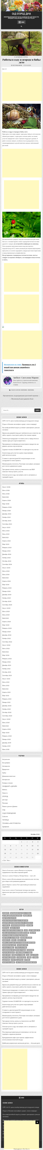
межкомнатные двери (9, 945)
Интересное (6, 779)
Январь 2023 (6, 631)
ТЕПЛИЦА (5, 820)
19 (5, 853)
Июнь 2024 (5, 574)
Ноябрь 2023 (6, 598)
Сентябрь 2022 (7, 642)
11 (38, 846)
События (5, 816)
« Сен (4, 860)
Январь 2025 (6, 551)
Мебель (4, 789)
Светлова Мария (17, 65)
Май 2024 (5, 578)
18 (38, 849)
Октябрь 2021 (6, 672)
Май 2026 (5, 497)
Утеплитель (6, 925)
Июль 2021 (5, 682)
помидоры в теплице (18, 955)
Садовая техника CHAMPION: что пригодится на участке (20, 449)
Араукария (6, 913)
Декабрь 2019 (6, 743)
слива (29, 957)
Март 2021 (5, 695)
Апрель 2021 (6, 692)
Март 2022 (5, 655)
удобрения (6, 960)
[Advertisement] (21, 1135)
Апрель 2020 (6, 729)
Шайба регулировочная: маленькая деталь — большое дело (21, 1043)
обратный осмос (22, 945)
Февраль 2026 (7, 507)
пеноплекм (30, 950)
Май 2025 (5, 537)
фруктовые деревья (17, 960)
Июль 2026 (6, 490)
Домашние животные (8, 776)
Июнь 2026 (5, 494)
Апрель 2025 (6, 541)
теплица (35, 957)
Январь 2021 (6, 702)
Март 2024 (5, 584)
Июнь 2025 (5, 534)
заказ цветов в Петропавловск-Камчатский (16, 933)
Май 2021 (5, 689)
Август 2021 (6, 679)
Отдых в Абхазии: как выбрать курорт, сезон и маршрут (19, 424)
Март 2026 (5, 504)
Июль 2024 (5, 571)
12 (5, 849)
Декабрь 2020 (6, 706)
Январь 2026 (6, 510)
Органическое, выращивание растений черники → (21, 395)
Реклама (5, 803)
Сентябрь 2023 (7, 605)
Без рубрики (6, 763)
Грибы (4, 773)
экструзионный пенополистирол (26, 962)
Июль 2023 (6, 611)
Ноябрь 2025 (6, 517)
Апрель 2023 (6, 621)
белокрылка (6, 766)
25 (38, 853)
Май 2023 (5, 618)
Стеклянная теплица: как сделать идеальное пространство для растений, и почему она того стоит (20, 892)
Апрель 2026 (6, 500)
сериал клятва (21, 957)
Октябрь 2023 (6, 601)
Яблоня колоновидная (18, 925)
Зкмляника (31, 390)
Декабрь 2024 (6, 554)
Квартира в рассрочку (9, 918)
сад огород (34, 955)
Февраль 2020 (7, 736)
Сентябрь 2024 (7, 564)
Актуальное (19, 57)
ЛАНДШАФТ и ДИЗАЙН (9, 786)
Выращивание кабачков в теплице (21, 913)
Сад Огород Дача (21, 13)
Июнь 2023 (5, 615)
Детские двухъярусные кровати (12, 916)
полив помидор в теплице (24, 952)
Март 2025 (5, 544)
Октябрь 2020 (6, 712)
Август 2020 (6, 719)
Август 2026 (6, 487)
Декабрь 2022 (6, 635)
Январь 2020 (6, 739)
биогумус (29, 925)
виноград (5, 928)
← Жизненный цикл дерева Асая (21, 399)
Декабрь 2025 (6, 514)
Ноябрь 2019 (6, 746)
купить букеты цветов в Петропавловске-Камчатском (19, 943)
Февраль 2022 (7, 658)
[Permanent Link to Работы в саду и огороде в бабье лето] (21, 43)
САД (3, 810)
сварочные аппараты (9, 957)
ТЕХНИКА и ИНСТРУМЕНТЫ (11, 823)
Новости (5, 793)
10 (32, 846)
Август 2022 (6, 645)
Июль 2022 (6, 648)
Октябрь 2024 (6, 561)
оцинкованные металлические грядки (14, 950)
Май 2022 (5, 652)
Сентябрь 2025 (7, 524)
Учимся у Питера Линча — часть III (24, 876)
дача (25, 930)
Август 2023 (6, 608)
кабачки (33, 933)
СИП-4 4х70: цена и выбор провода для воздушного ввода (20, 421)
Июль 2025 (6, 531)
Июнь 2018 (5, 749)
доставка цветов (34, 930)
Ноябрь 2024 (6, 557)
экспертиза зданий (9, 962)
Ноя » (8, 860)
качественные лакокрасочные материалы (15, 935)
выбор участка (14, 928)
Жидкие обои (27, 916)
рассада (5, 799)
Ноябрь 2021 (6, 668)
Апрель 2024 (6, 581)
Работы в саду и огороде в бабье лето (21, 61)
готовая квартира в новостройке (12, 930)
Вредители (5, 769)
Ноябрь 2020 (6, 709)
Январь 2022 (6, 662)
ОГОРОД (25, 57)
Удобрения (5, 826)
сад (28, 955)
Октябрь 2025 (6, 520)
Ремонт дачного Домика (9, 806)
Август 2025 (6, 527)
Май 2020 (5, 726)
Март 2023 (5, 625)
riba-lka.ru (25, 1149)
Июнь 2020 (6, 722)
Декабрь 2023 (6, 594)
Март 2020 (5, 732)
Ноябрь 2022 (6, 638)
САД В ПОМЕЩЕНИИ (9, 813)
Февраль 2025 (7, 547)
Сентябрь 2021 (7, 675)
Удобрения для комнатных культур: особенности (17, 923)
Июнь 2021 (5, 685)
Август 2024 (6, 568)
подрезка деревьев (8, 952)
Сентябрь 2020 (7, 716)
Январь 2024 (6, 591)
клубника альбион (26, 938)
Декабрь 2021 (6, 665)
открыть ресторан (20, 948)
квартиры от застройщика (11, 938)
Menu (22, 22)
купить (14, 940)
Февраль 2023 (7, 628)
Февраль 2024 (6, 588)
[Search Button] (21, 26)
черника (27, 960)
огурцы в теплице (8, 948)
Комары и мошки (7, 783)
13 (10, 849)
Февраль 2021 (6, 699)
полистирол (6, 955)
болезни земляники (21, 390)
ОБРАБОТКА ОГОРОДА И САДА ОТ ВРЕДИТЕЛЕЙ (15, 920)
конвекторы (6, 940)
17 (32, 849)
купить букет (22, 940)
